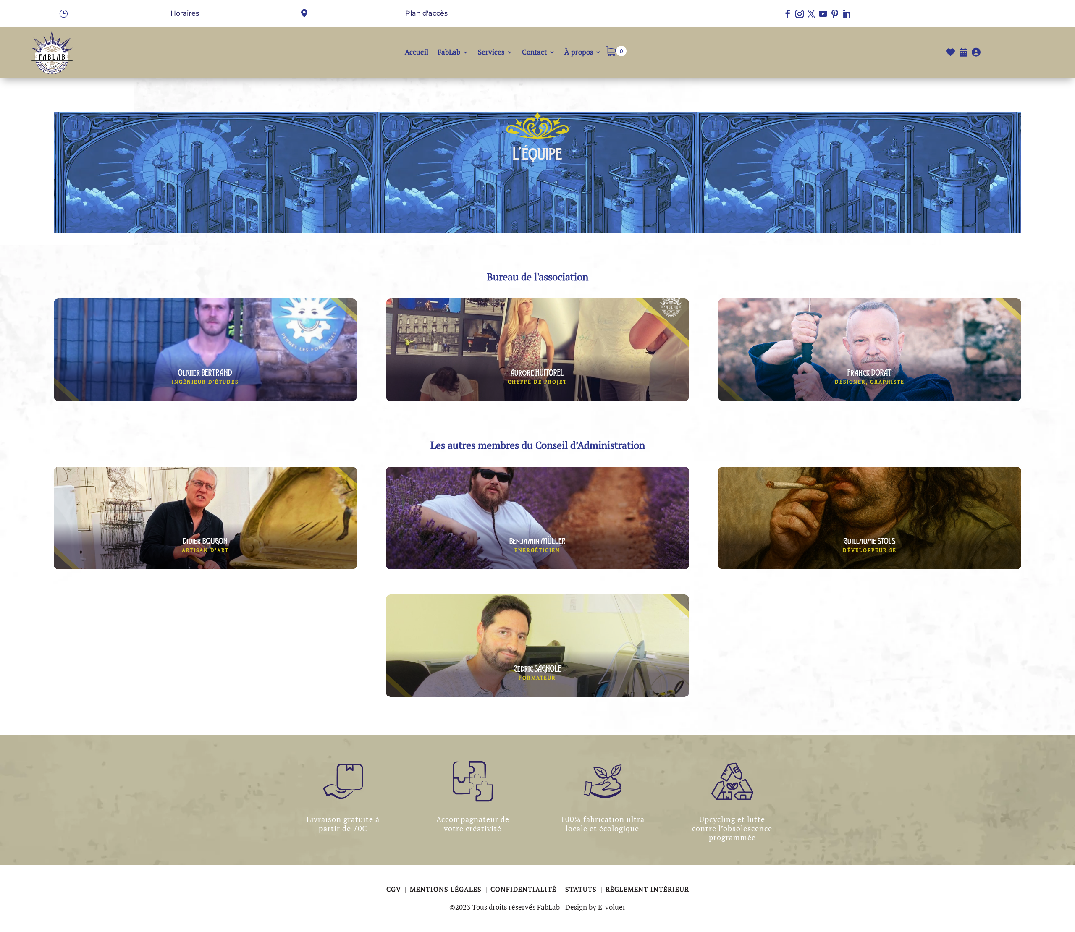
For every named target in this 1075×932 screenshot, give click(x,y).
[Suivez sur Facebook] (787, 13)
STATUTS (582, 889)
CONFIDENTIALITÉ (524, 889)
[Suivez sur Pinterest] (834, 13)
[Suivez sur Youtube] (823, 13)
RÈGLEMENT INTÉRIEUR (647, 889)
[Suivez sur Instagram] (799, 13)
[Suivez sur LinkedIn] (846, 13)
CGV (394, 889)
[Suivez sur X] (811, 13)
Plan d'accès (426, 13)
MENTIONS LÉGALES (447, 889)
